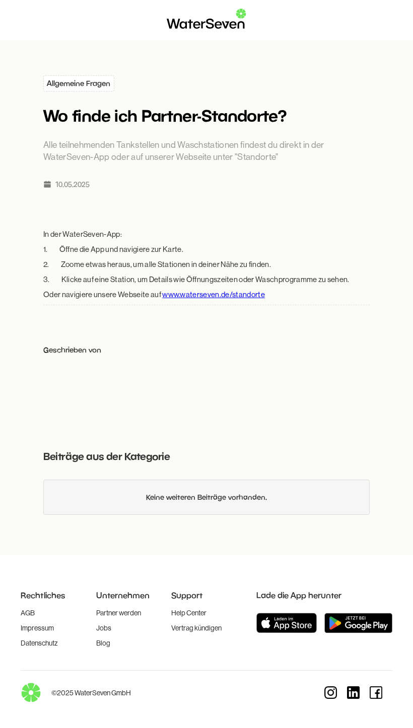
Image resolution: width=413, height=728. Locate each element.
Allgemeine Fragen (78, 83)
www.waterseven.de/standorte (213, 294)
